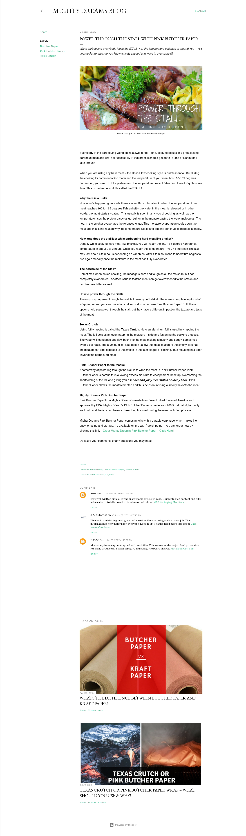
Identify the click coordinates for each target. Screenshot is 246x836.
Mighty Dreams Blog (89, 10)
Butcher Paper (49, 46)
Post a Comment (97, 802)
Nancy (94, 540)
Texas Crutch (48, 55)
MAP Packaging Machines (168, 502)
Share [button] (43, 32)
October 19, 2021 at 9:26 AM (119, 493)
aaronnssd (96, 493)
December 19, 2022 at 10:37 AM (116, 540)
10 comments (95, 710)
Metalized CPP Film (182, 548)
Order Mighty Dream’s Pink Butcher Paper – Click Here (138, 430)
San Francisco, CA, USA (102, 474)
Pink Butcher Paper (52, 51)
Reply (93, 507)
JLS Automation (100, 515)
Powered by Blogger (126, 824)
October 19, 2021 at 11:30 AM (126, 515)
